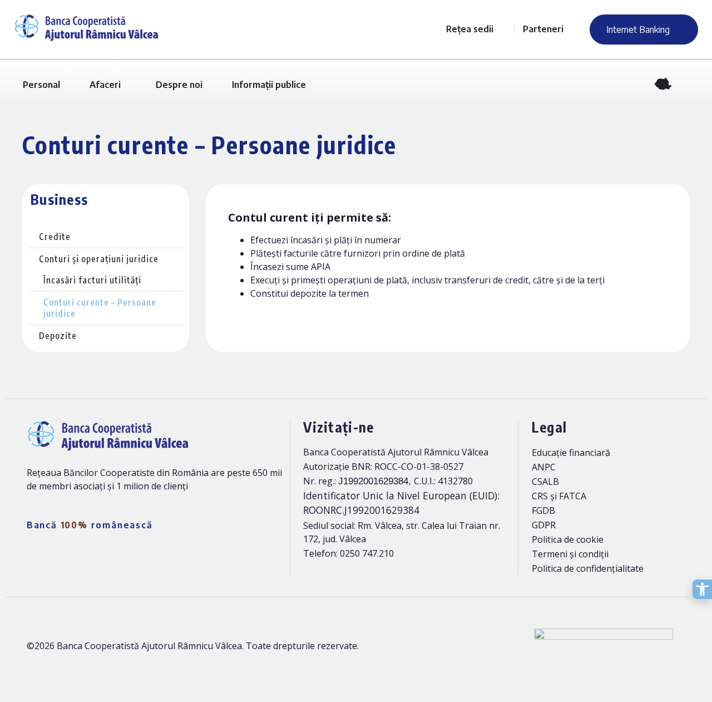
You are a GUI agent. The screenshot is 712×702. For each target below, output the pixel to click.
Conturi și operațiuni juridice (99, 258)
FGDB (543, 510)
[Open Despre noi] (209, 84)
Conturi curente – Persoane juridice (99, 308)
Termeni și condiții (570, 554)
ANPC (544, 467)
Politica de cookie (568, 539)
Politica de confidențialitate (588, 568)
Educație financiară (571, 452)
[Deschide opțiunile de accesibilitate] (702, 589)
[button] (690, 85)
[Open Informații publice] (313, 84)
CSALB (545, 481)
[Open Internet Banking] (677, 29)
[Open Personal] (67, 84)
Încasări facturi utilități (92, 280)
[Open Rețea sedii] (500, 29)
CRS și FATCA (559, 496)
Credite (55, 236)
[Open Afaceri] (127, 84)
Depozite (58, 335)
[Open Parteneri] (570, 29)
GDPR (544, 525)
